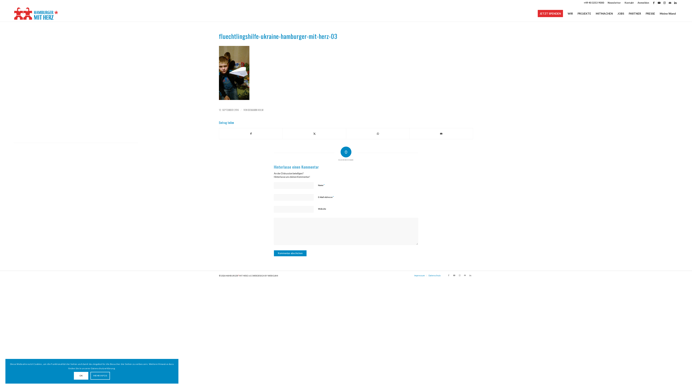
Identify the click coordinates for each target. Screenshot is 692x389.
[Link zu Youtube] (659, 2)
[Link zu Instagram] (664, 2)
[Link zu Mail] (670, 2)
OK (81, 375)
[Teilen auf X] (314, 133)
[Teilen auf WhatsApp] (377, 133)
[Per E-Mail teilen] (441, 133)
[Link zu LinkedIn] (675, 2)
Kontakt (629, 2)
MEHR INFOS (100, 375)
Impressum (419, 275)
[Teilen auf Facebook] (251, 133)
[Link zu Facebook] (653, 2)
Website (322, 209)
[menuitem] (614, 3)
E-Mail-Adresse (326, 197)
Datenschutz (435, 275)
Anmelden (643, 2)
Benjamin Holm (255, 110)
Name (321, 185)
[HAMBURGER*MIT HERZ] (36, 13)
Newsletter (614, 2)
